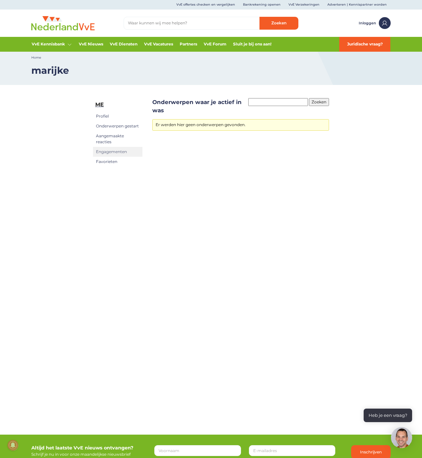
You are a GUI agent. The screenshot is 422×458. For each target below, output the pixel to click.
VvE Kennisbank (48, 43)
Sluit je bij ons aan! (252, 43)
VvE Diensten (123, 43)
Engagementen (111, 151)
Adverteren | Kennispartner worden (357, 4)
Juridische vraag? (365, 43)
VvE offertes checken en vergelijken (205, 4)
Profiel (102, 116)
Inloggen (367, 23)
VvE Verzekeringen (303, 4)
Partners (188, 43)
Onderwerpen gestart (117, 125)
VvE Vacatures (158, 43)
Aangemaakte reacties (110, 138)
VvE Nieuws (91, 43)
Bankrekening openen (262, 4)
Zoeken (278, 22)
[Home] (63, 22)
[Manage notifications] (13, 445)
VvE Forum (215, 43)
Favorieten (106, 161)
